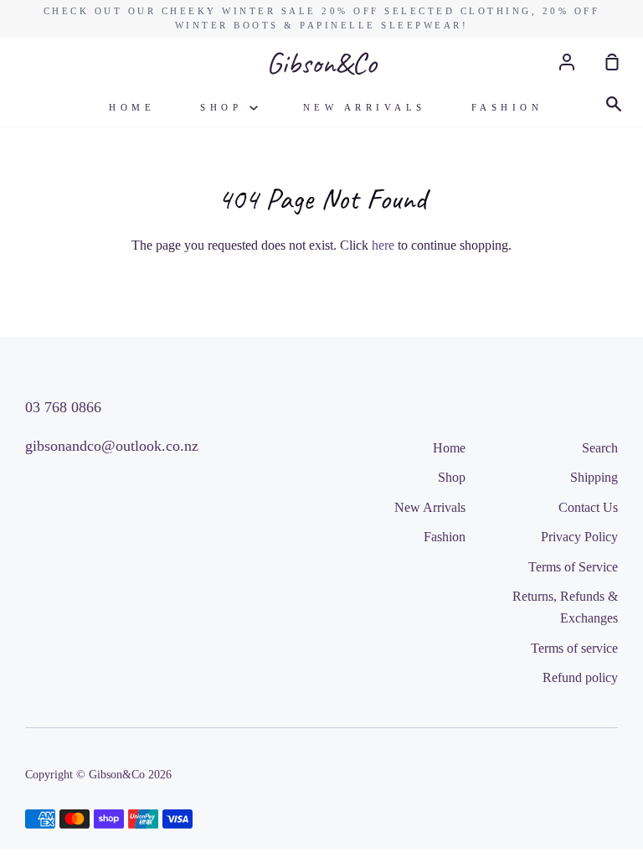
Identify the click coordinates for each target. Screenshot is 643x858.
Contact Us (588, 507)
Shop (224, 107)
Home (132, 107)
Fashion (507, 107)
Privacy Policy (579, 537)
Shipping (594, 477)
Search (600, 448)
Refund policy (580, 677)
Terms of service (574, 648)
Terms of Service (573, 567)
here (383, 245)
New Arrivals (364, 107)
